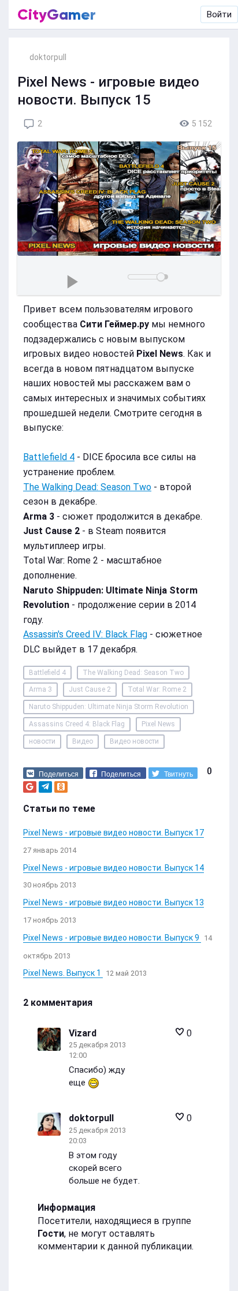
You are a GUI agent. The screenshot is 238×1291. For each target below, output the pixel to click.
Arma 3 (40, 689)
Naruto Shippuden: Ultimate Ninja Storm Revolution (108, 707)
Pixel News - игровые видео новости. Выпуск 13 (113, 902)
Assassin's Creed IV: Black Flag (85, 634)
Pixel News (158, 724)
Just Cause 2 (90, 689)
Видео (82, 741)
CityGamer (56, 14)
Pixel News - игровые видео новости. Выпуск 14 (113, 867)
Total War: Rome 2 (157, 689)
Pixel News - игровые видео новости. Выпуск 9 (112, 937)
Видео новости (134, 741)
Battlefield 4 (49, 457)
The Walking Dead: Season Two (87, 487)
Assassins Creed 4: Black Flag (77, 724)
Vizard (82, 1033)
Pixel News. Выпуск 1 (63, 972)
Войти (219, 14)
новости (42, 741)
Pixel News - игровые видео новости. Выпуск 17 (113, 832)
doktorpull (91, 1118)
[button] (53, 773)
